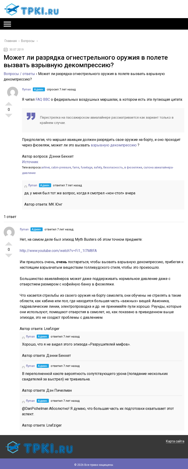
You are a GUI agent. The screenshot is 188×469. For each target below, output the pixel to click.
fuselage (86, 167)
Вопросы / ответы (19, 74)
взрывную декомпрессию (114, 145)
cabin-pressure (61, 167)
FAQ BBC (43, 99)
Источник (30, 162)
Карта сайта (175, 441)
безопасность (113, 167)
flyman (26, 89)
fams (75, 167)
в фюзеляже (133, 167)
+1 (8, 102)
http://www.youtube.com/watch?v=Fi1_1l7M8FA (58, 250)
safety (98, 167)
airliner (45, 167)
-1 (8, 117)
